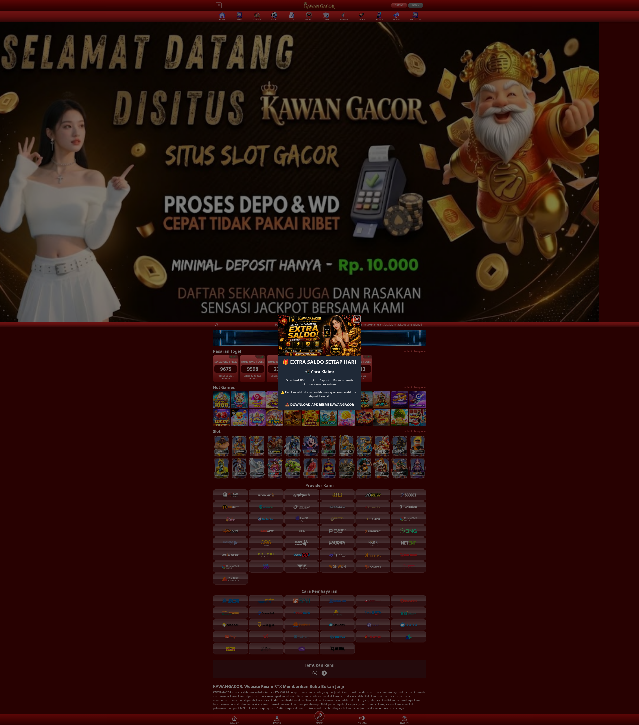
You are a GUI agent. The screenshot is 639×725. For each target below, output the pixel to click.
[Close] (357, 319)
